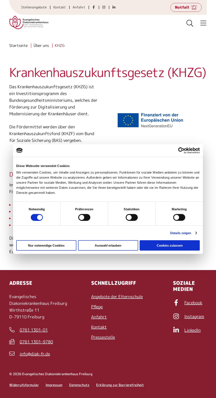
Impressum (54, 385)
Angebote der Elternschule (117, 296)
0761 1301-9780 (31, 342)
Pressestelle (103, 337)
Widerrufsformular (24, 385)
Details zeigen (180, 233)
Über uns (41, 45)
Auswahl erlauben (108, 245)
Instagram (194, 316)
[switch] (84, 217)
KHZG (60, 45)
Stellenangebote (34, 7)
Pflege (97, 307)
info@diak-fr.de (29, 354)
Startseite (18, 45)
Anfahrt (79, 7)
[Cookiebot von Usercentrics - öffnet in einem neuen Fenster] (181, 150)
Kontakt (59, 7)
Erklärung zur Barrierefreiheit (120, 385)
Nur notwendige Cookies (46, 245)
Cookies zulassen (170, 245)
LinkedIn (192, 330)
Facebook (193, 303)
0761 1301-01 (28, 330)
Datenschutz (79, 385)
